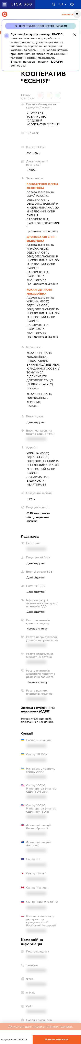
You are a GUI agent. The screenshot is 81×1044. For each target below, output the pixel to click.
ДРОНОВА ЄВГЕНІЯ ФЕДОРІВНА (40, 238)
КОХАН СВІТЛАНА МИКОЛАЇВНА (39, 291)
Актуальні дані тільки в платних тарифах (40, 1026)
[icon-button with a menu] (77, 14)
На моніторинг (58, 1039)
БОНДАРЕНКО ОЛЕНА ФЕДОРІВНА (42, 186)
